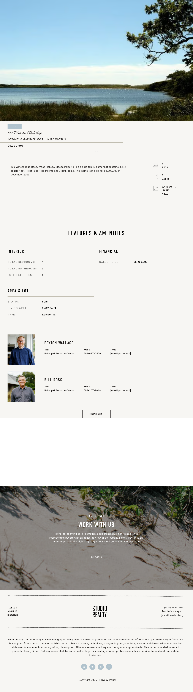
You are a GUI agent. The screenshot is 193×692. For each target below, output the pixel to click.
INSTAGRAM (13, 615)
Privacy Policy (108, 680)
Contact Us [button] (96, 557)
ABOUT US (12, 611)
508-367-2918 (92, 390)
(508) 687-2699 (173, 607)
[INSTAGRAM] (84, 667)
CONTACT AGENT (97, 414)
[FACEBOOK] (109, 667)
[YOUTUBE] (92, 667)
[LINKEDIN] (101, 667)
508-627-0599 (92, 353)
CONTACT (13, 607)
